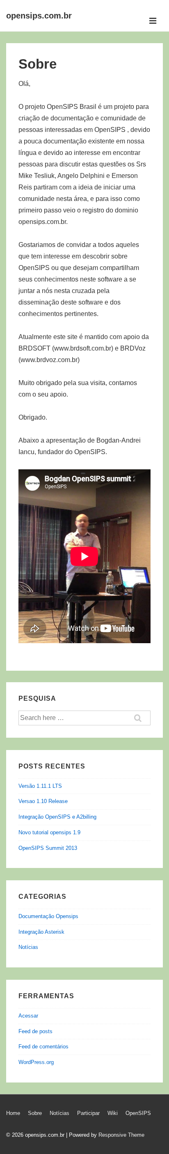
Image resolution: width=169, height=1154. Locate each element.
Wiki (112, 1113)
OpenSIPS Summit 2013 (47, 848)
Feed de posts (35, 1031)
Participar (88, 1113)
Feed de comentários (43, 1046)
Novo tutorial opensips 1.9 (49, 832)
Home (13, 1113)
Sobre (35, 1113)
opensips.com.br (39, 15)
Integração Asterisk (41, 932)
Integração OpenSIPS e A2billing (57, 817)
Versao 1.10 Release (43, 801)
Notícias (28, 947)
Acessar (28, 1016)
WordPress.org (36, 1062)
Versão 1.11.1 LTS (40, 786)
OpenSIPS (138, 1113)
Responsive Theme (121, 1135)
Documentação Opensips (48, 916)
